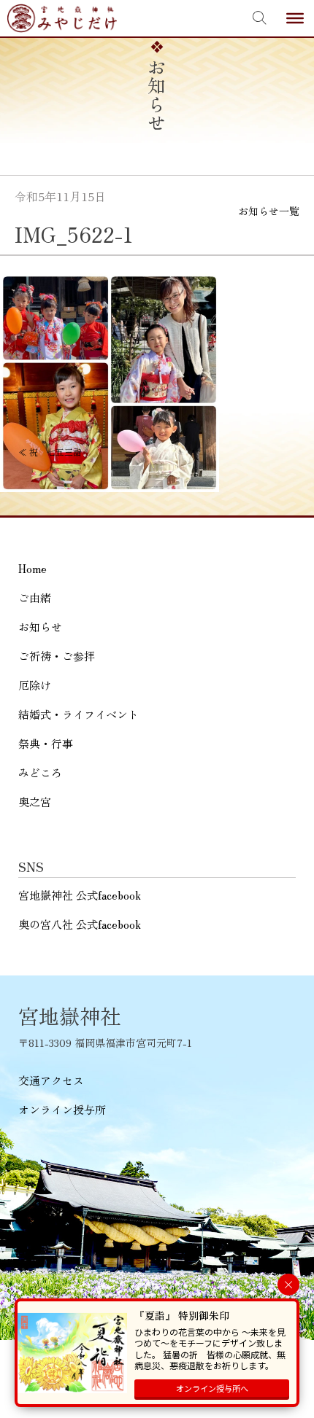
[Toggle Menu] (295, 18)
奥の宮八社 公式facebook (79, 924)
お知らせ (40, 626)
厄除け (34, 685)
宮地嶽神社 (62, 18)
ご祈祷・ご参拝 (56, 655)
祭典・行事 (45, 743)
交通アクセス (51, 1080)
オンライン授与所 (62, 1109)
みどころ (40, 772)
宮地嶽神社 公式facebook (79, 895)
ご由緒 (34, 597)
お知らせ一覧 (268, 210)
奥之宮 (34, 801)
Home (32, 568)
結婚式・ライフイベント (78, 714)
